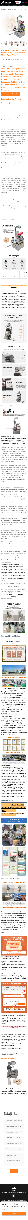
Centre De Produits (17, 9)
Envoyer (14, 1171)
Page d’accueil (5, 9)
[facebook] (23, 2)
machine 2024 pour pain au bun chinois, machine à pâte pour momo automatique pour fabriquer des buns (14, 1091)
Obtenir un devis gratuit (10, 94)
